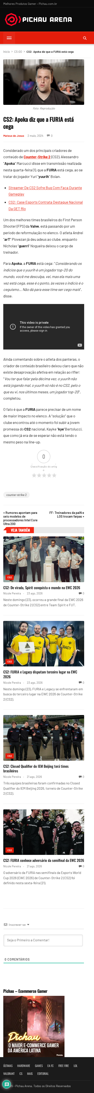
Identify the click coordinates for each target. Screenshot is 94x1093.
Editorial (43, 1073)
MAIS (30, 1073)
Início (6, 51)
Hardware (23, 1065)
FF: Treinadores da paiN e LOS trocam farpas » (66, 514)
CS (20, 1073)
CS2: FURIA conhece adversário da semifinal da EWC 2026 (43, 860)
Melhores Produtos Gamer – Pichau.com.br (30, 3)
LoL (75, 1065)
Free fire (63, 1065)
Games (39, 1065)
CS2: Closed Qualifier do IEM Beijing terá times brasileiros (36, 768)
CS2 (9, 577)
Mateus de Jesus (13, 135)
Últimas (7, 1065)
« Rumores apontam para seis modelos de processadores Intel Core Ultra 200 (20, 518)
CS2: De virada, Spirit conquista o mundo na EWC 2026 (41, 587)
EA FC (50, 1065)
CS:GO (18, 51)
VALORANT (9, 1073)
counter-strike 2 (16, 495)
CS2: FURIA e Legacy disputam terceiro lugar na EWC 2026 (40, 674)
